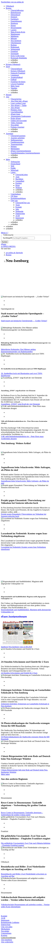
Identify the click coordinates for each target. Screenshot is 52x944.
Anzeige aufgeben (18, 138)
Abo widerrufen (7, 942)
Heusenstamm (16, 28)
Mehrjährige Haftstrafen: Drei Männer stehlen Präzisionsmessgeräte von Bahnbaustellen (18, 350)
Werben (14, 147)
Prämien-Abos (16, 110)
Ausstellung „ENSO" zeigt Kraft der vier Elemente (20, 404)
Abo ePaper (15, 108)
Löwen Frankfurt (17, 84)
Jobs (17, 209)
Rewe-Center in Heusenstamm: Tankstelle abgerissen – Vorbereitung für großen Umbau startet (22, 814)
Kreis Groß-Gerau (18, 56)
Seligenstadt (15, 49)
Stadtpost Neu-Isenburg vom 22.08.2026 (16, 647)
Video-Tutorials (16, 123)
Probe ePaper (16, 118)
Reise (17, 185)
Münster (14, 38)
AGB (17, 216)
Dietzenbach (15, 15)
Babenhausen (16, 13)
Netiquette (19, 211)
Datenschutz (20, 213)
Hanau (13, 25)
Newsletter (15, 125)
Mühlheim (15, 36)
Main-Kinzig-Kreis (18, 32)
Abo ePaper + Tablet (18, 105)
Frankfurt (14, 51)
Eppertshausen (16, 21)
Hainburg (14, 23)
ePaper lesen (15, 114)
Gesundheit (19, 181)
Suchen (4, 242)
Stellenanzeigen (17, 140)
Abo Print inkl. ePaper (19, 101)
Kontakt (18, 207)
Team (17, 205)
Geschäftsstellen (17, 112)
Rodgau (14, 45)
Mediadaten (15, 149)
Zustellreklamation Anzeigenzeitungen (25, 153)
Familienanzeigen (17, 142)
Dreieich (14, 17)
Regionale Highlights (19, 58)
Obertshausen (16, 43)
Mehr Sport (15, 86)
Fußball (13, 80)
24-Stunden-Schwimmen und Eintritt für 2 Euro (19, 673)
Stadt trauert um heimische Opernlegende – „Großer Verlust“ (24, 321)
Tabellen (14, 88)
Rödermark (15, 47)
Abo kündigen (6, 940)
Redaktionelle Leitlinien (10, 922)
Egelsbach (15, 19)
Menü (3, 233)
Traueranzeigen (16, 144)
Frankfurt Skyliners (18, 82)
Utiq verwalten (6, 927)
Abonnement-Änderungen (21, 116)
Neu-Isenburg (16, 41)
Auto (17, 177)
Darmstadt (15, 54)
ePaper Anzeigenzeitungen (21, 151)
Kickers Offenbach (18, 71)
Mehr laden (5, 774)
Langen (13, 30)
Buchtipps (19, 179)
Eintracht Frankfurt (18, 73)
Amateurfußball (17, 77)
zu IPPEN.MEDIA (8, 246)
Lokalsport (15, 75)
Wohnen (18, 188)
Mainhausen (15, 34)
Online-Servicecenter (19, 121)
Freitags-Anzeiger (17, 127)
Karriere (18, 183)
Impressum (19, 218)
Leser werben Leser (18, 103)
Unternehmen (6, 933)
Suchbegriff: (7, 238)
